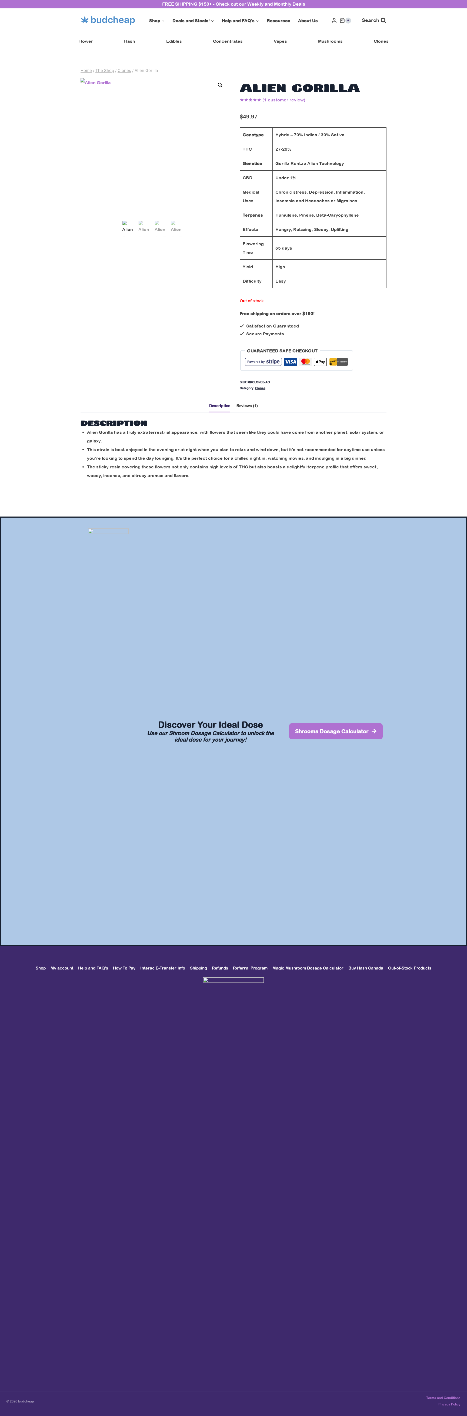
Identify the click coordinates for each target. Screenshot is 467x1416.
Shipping (198, 968)
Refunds (220, 968)
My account (62, 968)
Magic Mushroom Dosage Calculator (307, 968)
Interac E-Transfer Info (162, 968)
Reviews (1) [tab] (247, 405)
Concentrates (228, 41)
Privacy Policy (449, 1404)
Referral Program (250, 968)
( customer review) (283, 99)
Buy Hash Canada (365, 968)
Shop (41, 968)
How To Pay (124, 968)
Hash (129, 41)
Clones (381, 41)
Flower (85, 41)
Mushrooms (330, 41)
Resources (278, 20)
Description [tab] (219, 405)
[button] (220, 85)
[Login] (334, 20)
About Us (308, 20)
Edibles (174, 41)
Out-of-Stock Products (409, 968)
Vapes (280, 41)
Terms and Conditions (443, 1398)
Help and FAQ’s (93, 968)
